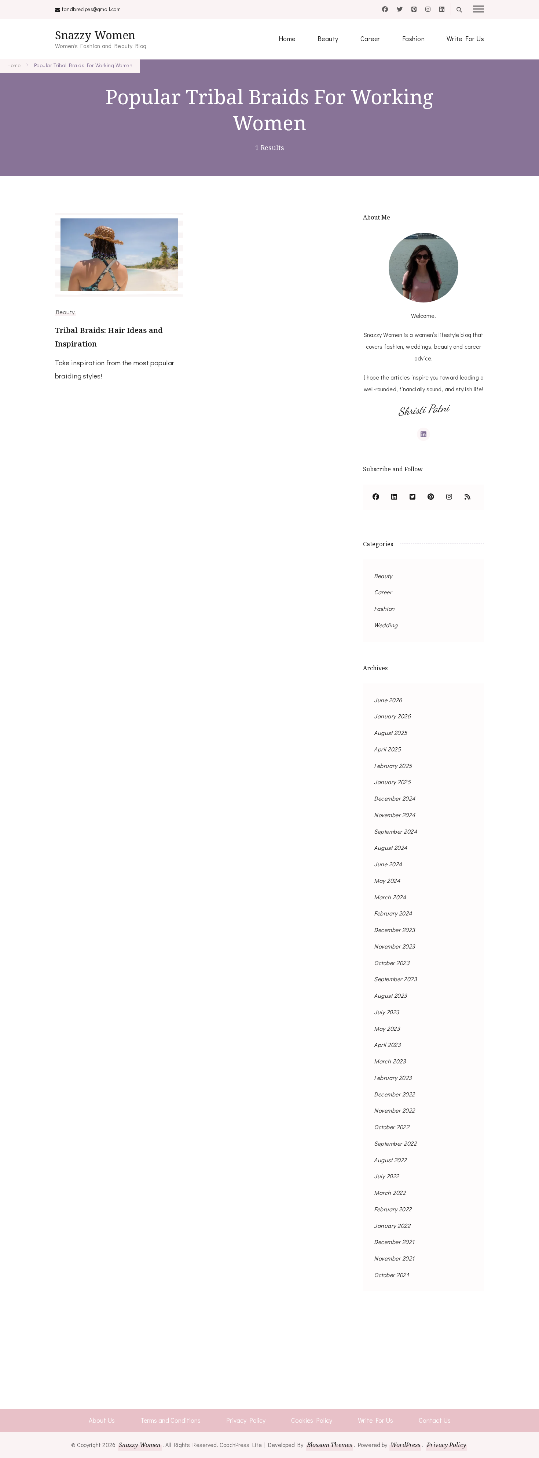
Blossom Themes (329, 1445)
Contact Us (435, 1420)
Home (287, 38)
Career (370, 38)
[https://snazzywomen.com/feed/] (467, 497)
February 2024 (393, 913)
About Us (102, 1420)
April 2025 (387, 749)
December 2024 (394, 798)
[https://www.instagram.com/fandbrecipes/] (449, 497)
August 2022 (390, 1160)
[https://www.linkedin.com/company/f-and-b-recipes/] (394, 497)
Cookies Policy (311, 1420)
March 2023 (390, 1061)
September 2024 (395, 831)
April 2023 (387, 1044)
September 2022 (395, 1143)
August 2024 (390, 847)
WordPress (405, 1445)
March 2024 (390, 897)
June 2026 (388, 700)
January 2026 (392, 716)
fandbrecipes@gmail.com (91, 9)
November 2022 (394, 1110)
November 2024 (394, 815)
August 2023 (390, 995)
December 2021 (394, 1241)
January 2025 (392, 782)
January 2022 (392, 1225)
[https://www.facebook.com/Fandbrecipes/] (375, 497)
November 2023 (394, 946)
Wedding (386, 625)
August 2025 (390, 732)
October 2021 (391, 1275)
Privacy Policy (245, 1420)
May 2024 (387, 880)
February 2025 (393, 765)
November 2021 (394, 1258)
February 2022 (393, 1209)
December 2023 (394, 929)
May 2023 (387, 1028)
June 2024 (388, 864)
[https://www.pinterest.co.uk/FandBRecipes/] (430, 497)
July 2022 (386, 1176)
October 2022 (391, 1127)
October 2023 (391, 962)
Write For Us (465, 38)
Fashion (413, 38)
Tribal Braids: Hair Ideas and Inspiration (109, 337)
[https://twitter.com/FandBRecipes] (412, 497)
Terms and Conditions (170, 1420)
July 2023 (386, 1012)
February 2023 (393, 1077)
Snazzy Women (95, 35)
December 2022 (394, 1094)
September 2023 (395, 979)
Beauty (328, 38)
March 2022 (390, 1192)
